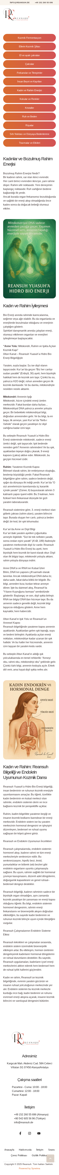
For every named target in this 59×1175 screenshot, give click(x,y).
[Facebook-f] (20, 1133)
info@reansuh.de (23, 1122)
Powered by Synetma (29, 1168)
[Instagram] (29, 1133)
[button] (18, 2)
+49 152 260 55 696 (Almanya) (31, 1114)
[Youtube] (39, 1133)
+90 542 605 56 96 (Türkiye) (29, 1118)
